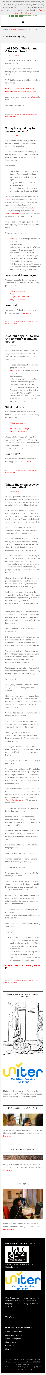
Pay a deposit (15, 239)
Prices (7, 199)
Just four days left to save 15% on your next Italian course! (22, 338)
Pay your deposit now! (18, 300)
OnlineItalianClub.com (14, 800)
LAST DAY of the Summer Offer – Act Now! (22, 50)
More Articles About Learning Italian (22, 965)
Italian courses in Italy (13, 1332)
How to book (10, 1342)
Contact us (27, 313)
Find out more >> (12, 1267)
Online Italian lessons (13, 1335)
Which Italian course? (18, 291)
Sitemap (8, 1349)
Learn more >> (8, 1136)
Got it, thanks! (26, 13)
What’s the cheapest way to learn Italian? (22, 486)
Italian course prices (13, 1339)
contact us (33, 97)
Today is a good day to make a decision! (20, 130)
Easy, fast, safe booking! (19, 297)
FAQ (8, 968)
